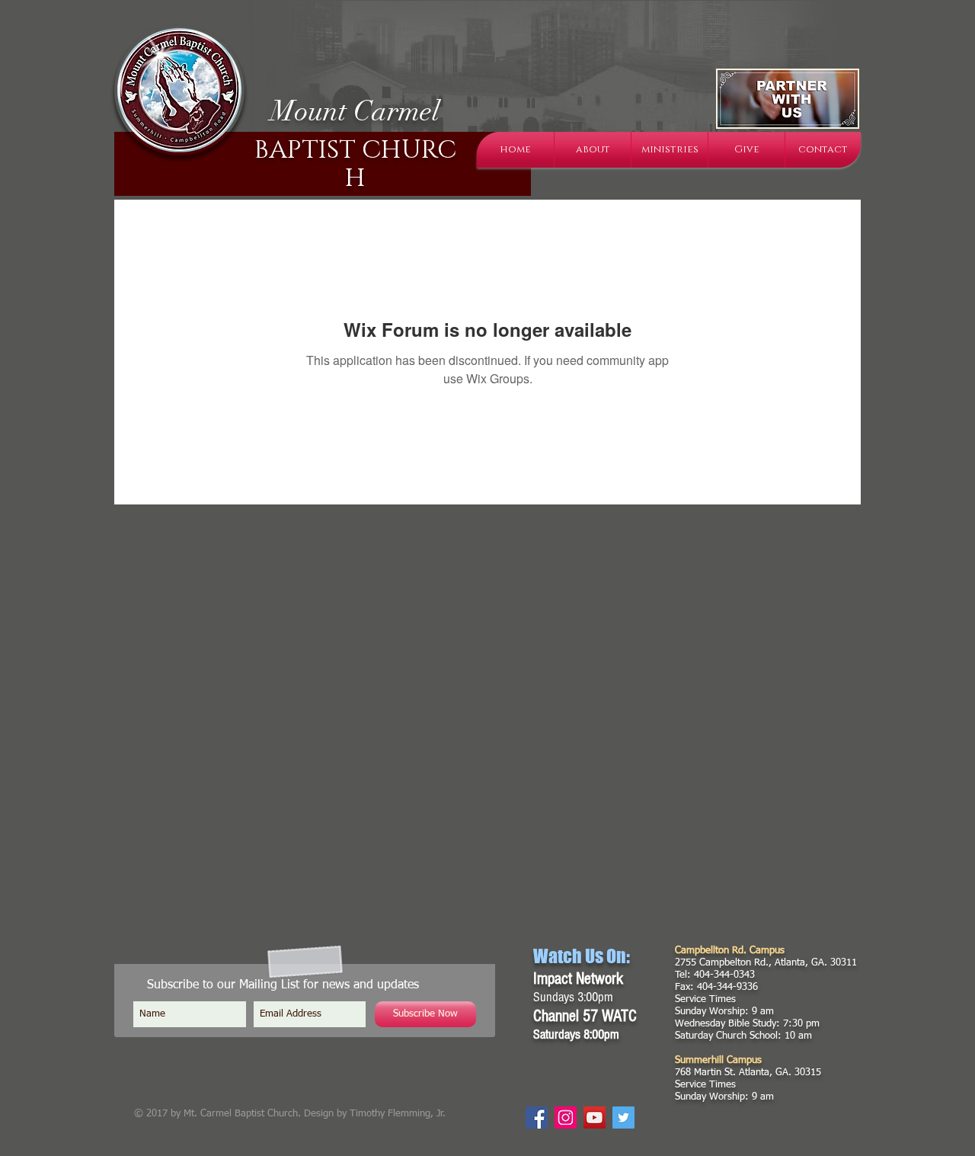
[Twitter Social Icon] (623, 1117)
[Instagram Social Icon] (566, 1117)
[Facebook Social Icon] (537, 1117)
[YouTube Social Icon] (594, 1117)
